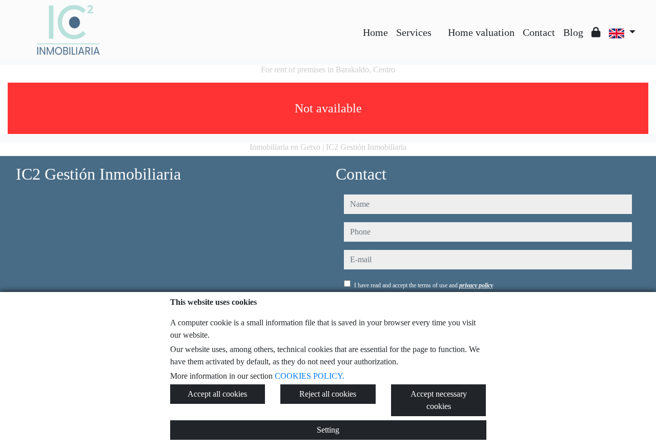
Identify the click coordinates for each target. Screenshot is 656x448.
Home (375, 32)
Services (414, 32)
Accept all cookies (217, 393)
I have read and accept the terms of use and (423, 285)
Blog (573, 32)
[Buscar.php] (440, 25)
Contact (539, 32)
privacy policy (476, 285)
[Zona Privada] (596, 32)
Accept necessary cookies (439, 400)
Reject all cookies (327, 393)
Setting (328, 429)
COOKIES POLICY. (309, 376)
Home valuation (481, 32)
